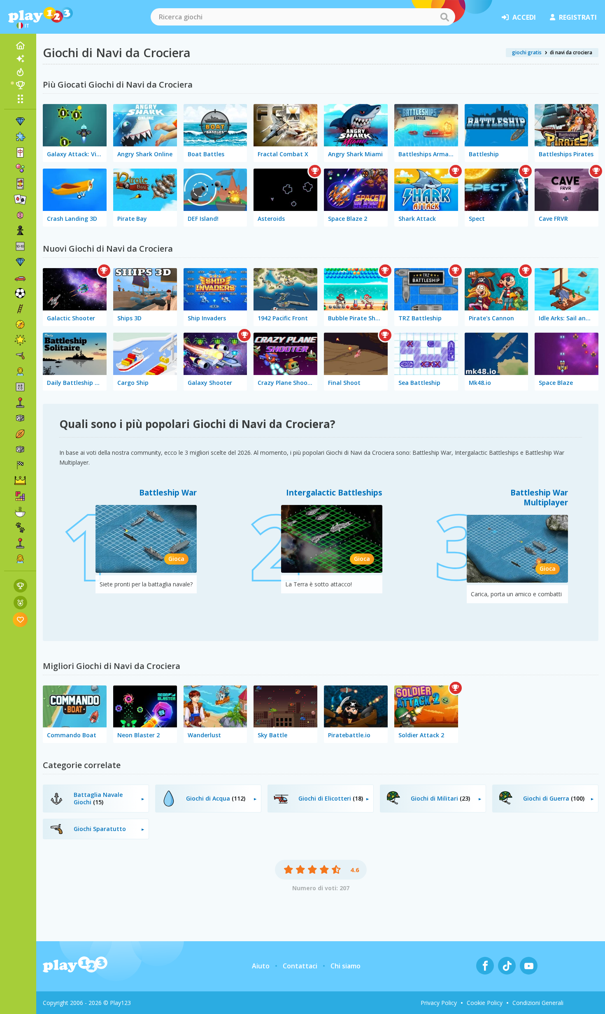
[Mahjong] (20, 152)
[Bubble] (20, 168)
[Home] (20, 45)
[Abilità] (20, 309)
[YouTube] (529, 966)
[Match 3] (20, 121)
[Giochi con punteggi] (20, 586)
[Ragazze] (20, 559)
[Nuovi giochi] (20, 59)
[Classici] (20, 449)
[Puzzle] (20, 137)
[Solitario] (20, 199)
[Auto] (20, 277)
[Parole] (20, 387)
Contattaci (300, 965)
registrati (578, 17)
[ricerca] (444, 16)
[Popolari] (20, 72)
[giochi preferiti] (20, 619)
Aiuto (261, 965)
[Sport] (20, 434)
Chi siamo (345, 965)
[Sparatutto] (20, 355)
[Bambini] (20, 371)
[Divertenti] (20, 340)
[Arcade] (20, 402)
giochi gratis (527, 52)
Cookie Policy (485, 1003)
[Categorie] (20, 99)
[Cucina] (20, 512)
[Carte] (20, 184)
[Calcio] (20, 293)
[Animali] (20, 527)
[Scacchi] (20, 230)
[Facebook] (485, 966)
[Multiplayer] (20, 543)
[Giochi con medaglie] (20, 602)
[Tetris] (20, 496)
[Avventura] (20, 324)
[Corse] (20, 465)
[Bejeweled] (20, 262)
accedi (524, 17)
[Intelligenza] (20, 215)
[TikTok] (507, 966)
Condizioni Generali (537, 1003)
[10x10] (20, 246)
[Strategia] (20, 480)
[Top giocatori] (20, 85)
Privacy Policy (439, 1003)
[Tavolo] (20, 418)
